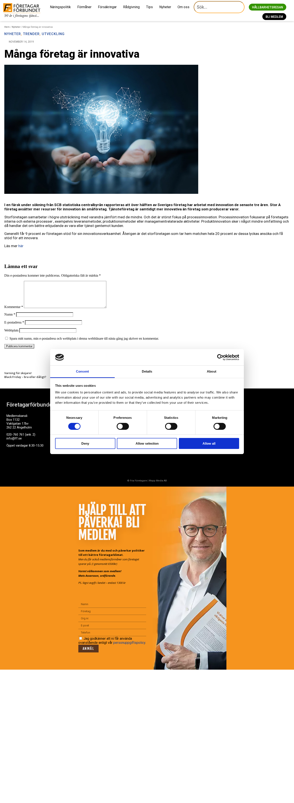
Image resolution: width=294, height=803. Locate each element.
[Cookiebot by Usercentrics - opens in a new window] (220, 357)
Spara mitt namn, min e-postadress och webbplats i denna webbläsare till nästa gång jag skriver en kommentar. (84, 338)
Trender (31, 34)
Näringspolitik (60, 7)
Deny (85, 443)
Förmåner (84, 7)
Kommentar (13, 307)
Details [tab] (147, 371)
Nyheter (165, 7)
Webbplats (11, 330)
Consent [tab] (82, 371)
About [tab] (211, 371)
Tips (149, 7)
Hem (7, 27)
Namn (9, 314)
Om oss (183, 7)
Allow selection (147, 443)
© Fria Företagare (137, 480)
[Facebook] (11, 462)
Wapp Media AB (158, 480)
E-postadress (14, 322)
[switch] (123, 426)
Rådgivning (131, 7)
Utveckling (53, 34)
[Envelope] (27, 462)
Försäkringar (107, 7)
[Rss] (43, 462)
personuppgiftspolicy (129, 643)
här (20, 246)
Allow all (209, 443)
